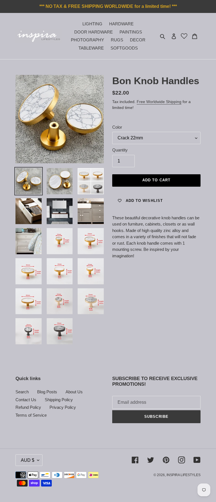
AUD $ (27, 460)
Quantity (120, 150)
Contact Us (25, 399)
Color (117, 127)
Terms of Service (31, 415)
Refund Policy (28, 407)
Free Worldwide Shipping (159, 101)
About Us (74, 391)
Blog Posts (47, 391)
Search (22, 391)
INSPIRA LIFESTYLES (183, 475)
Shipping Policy (59, 399)
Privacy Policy (63, 407)
